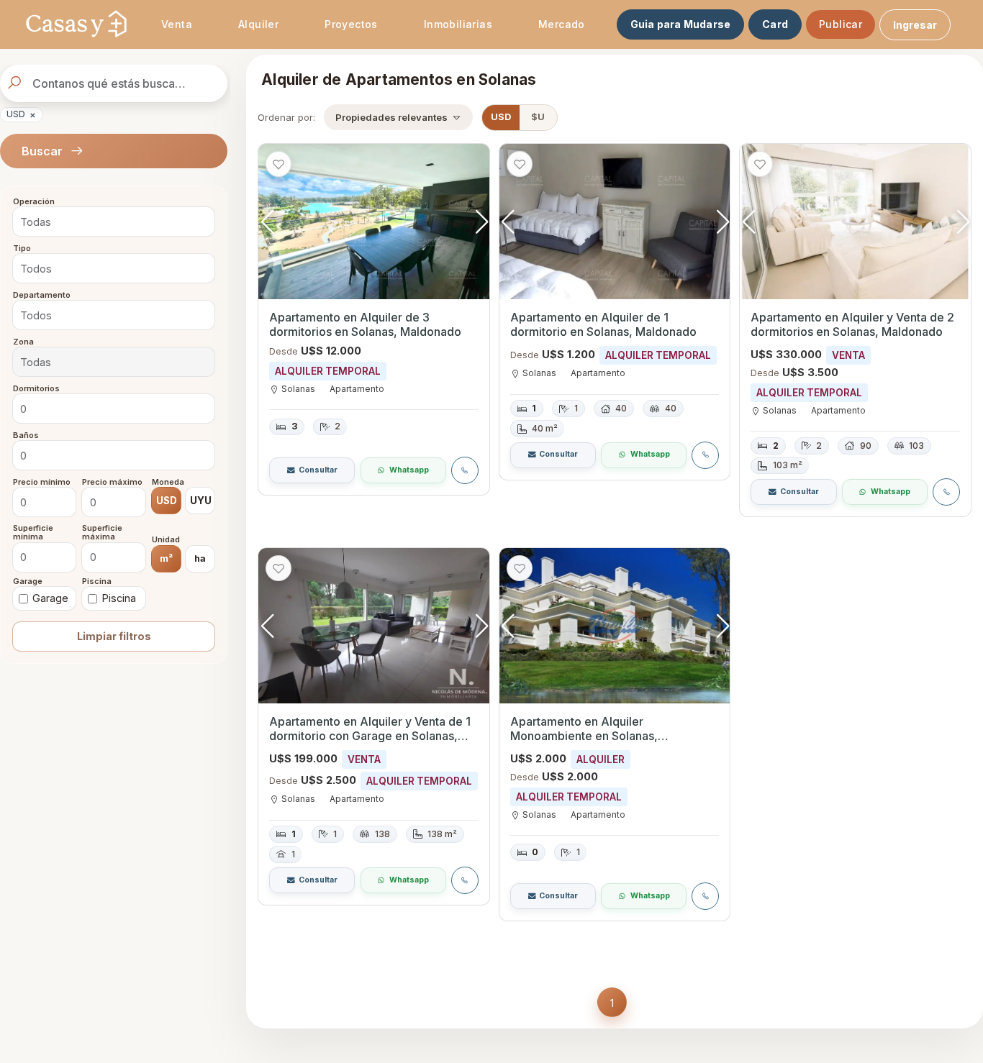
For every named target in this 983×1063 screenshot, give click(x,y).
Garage (27, 581)
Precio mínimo (42, 482)
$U (538, 116)
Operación (34, 202)
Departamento (42, 295)
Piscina (97, 581)
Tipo (22, 249)
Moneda (168, 482)
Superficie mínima (33, 532)
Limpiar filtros (114, 636)
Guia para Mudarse (680, 24)
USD (21, 114)
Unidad (166, 540)
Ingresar (915, 25)
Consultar (318, 470)
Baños (26, 435)
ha (200, 557)
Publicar (840, 24)
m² (166, 557)
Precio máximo (112, 482)
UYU (201, 500)
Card (775, 24)
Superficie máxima (102, 532)
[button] (481, 221)
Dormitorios (36, 388)
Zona (23, 341)
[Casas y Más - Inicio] (76, 24)
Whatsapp (409, 470)
